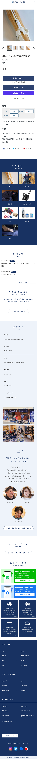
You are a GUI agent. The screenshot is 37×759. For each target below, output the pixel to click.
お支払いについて (25, 711)
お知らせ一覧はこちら (25, 282)
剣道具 (27, 186)
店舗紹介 (4, 685)
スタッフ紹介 (24, 685)
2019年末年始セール (8, 275)
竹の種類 (20, 111)
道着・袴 (10, 204)
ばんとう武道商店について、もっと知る (18, 528)
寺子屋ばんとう (10, 735)
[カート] (34, 2)
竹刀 (10, 186)
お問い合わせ (5, 715)
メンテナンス (24, 665)
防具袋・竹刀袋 (27, 204)
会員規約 (4, 706)
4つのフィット (24, 681)
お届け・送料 (24, 706)
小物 (10, 221)
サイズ (5, 111)
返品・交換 (5, 711)
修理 (10, 238)
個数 (4, 69)
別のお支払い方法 (18, 98)
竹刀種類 (5, 115)
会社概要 (23, 690)
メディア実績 (5, 690)
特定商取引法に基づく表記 (27, 716)
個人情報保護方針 (7, 721)
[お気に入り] (29, 2)
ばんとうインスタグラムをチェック (18, 553)
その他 (27, 221)
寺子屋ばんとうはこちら (18, 311)
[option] (9, 48)
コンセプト (5, 681)
